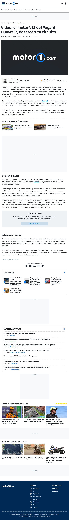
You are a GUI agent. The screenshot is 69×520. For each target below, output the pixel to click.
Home (3, 23)
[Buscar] (62, 3)
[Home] (12, 3)
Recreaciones (14, 358)
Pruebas (10, 10)
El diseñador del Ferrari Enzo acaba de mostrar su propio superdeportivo (27, 367)
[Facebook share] (26, 266)
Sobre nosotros (56, 485)
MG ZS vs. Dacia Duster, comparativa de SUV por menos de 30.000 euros (27, 339)
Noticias (3, 10)
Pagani (9, 23)
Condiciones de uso (54, 514)
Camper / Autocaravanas (17, 352)
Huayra (15, 23)
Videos (27, 10)
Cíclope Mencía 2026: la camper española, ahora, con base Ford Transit (27, 350)
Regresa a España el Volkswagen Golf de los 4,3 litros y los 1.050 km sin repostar (29, 345)
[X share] (30, 266)
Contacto (55, 491)
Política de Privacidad (15, 514)
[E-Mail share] (43, 266)
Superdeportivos (15, 369)
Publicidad (55, 488)
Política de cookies (27, 514)
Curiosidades (14, 346)
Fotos (32, 10)
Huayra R (45, 101)
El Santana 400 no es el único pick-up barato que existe (21, 362)
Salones (38, 10)
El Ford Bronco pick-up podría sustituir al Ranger (19, 333)
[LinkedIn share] (34, 266)
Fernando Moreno (24, 81)
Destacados (18, 10)
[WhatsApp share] (39, 266)
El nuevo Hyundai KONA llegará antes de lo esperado (20, 356)
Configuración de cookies (40, 514)
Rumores (12, 335)
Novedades (13, 341)
